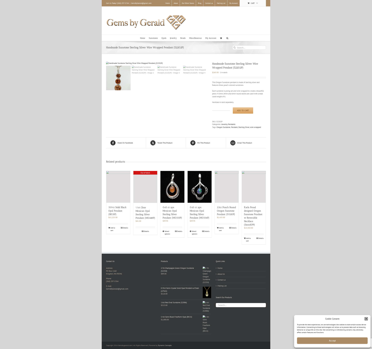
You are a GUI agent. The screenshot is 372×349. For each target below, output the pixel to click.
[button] (366, 318)
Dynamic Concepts (165, 345)
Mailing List (222, 286)
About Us (221, 274)
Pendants (231, 124)
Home (220, 268)
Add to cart (243, 110)
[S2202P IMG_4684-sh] (157, 63)
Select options (167, 232)
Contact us (222, 280)
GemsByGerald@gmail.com (141, 3)
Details (125, 228)
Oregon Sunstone (223, 127)
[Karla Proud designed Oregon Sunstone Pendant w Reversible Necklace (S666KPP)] (254, 187)
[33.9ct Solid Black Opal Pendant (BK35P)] (118, 187)
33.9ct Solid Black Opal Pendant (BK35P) (117, 211)
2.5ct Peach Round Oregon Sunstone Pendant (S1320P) (226, 211)
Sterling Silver (243, 127)
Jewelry (224, 124)
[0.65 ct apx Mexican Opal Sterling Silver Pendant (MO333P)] (172, 187)
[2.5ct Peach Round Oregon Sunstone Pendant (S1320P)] (227, 187)
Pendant (234, 127)
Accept (332, 340)
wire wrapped (255, 127)
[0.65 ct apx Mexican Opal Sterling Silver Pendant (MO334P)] (200, 187)
